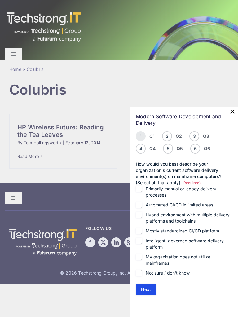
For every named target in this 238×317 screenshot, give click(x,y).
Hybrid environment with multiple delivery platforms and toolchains (188, 218)
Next (146, 289)
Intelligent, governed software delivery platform (185, 244)
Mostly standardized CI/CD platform (182, 230)
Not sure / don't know (168, 273)
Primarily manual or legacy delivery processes (181, 192)
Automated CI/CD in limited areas (179, 204)
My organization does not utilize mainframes (178, 260)
